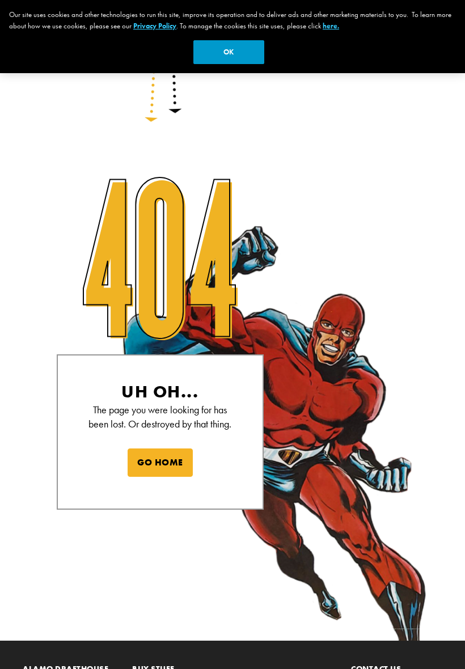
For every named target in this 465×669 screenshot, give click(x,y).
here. (331, 26)
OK (228, 52)
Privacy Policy (154, 26)
